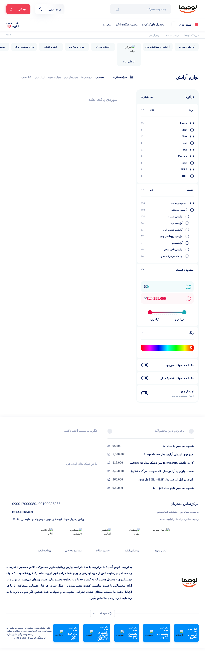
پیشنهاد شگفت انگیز (127, 24)
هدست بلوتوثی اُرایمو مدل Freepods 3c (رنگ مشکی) (162, 471)
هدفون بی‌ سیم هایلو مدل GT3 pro (173, 487)
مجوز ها (106, 24)
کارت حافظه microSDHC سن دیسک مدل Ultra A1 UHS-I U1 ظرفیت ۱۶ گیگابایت (163, 463)
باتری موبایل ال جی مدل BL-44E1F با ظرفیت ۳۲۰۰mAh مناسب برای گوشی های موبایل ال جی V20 (162, 480)
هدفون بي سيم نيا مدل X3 (178, 445)
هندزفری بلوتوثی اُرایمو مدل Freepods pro (169, 454)
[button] (191, 431)
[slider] (150, 312)
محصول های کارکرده (153, 24)
